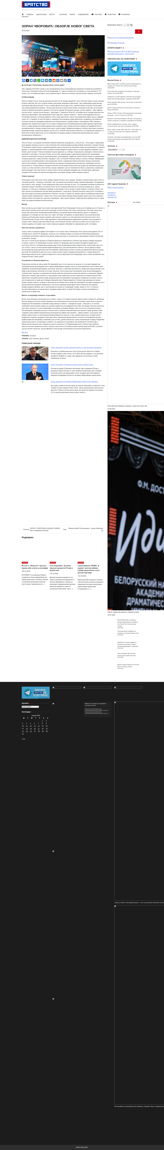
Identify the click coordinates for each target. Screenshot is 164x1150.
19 (31, 810)
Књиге (72, 14)
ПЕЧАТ (24, 332)
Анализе (63, 14)
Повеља (30, 14)
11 (27, 808)
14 (39, 808)
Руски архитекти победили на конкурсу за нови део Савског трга (127, 406)
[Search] (140, 15)
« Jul (23, 820)
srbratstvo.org (112, 197)
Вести (52, 14)
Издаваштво (83, 14)
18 (27, 810)
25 (27, 813)
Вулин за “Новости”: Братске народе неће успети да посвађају (47, 746)
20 (35, 810)
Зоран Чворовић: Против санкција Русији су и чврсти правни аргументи (76, 347)
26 (31, 813)
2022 (30, 338)
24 (23, 813)
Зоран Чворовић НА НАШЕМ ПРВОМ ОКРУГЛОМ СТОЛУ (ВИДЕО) (74, 382)
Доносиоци (41, 14)
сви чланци (136, 202)
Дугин (42, 338)
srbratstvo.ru (112, 195)
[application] (97, 791)
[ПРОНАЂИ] (138, 31)
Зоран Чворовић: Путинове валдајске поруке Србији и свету (72, 364)
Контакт (25, 17)
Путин (47, 338)
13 (35, 808)
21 (39, 810)
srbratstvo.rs (112, 192)
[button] (124, 25)
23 (47, 810)
